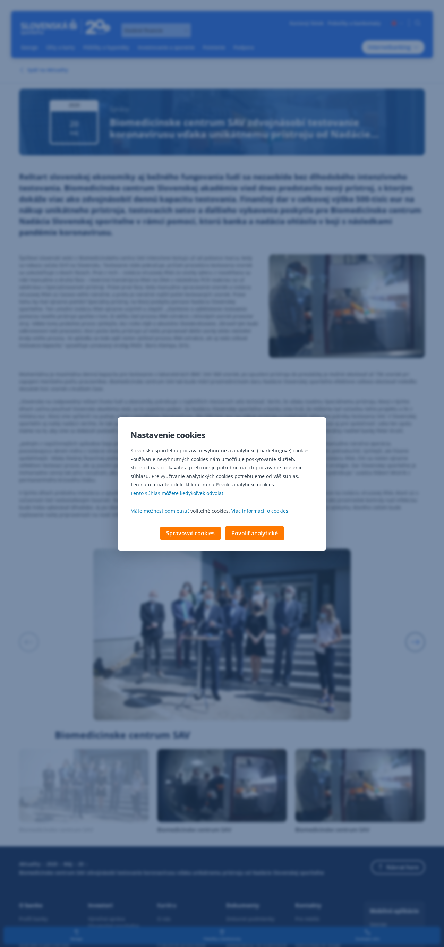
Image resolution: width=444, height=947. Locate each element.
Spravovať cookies (190, 533)
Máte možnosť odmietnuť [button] (159, 510)
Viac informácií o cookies (259, 510)
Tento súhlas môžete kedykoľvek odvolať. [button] (177, 493)
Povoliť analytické (254, 533)
